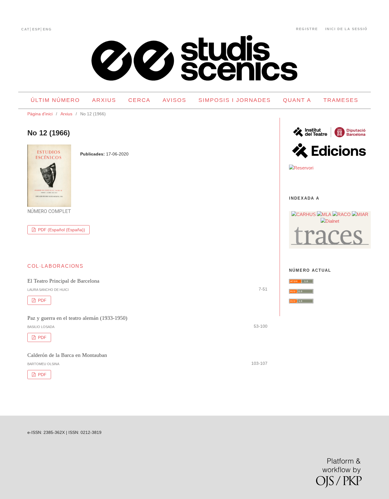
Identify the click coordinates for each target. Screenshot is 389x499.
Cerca (139, 100)
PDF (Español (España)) (61, 229)
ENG (47, 29)
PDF (41, 300)
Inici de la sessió (346, 29)
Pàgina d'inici (40, 113)
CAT (25, 29)
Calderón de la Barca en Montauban (67, 355)
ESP (36, 29)
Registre (307, 29)
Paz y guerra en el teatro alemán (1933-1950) (77, 318)
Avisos (174, 100)
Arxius (104, 100)
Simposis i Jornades (234, 100)
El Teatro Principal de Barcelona (63, 281)
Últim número (55, 100)
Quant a (297, 100)
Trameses (340, 100)
